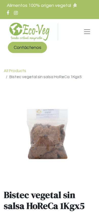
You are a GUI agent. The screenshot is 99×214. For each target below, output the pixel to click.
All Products (15, 71)
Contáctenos (27, 47)
